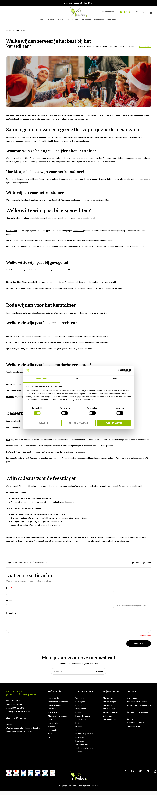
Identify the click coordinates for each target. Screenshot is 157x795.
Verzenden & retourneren (58, 702)
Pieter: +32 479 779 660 (139, 712)
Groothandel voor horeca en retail (19, 732)
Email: (132, 719)
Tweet (148, 563)
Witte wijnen (80, 698)
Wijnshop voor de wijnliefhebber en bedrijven (23, 728)
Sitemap (51, 727)
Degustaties (52, 709)
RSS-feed (95, 786)
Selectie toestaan (78, 423)
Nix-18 (50, 734)
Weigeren (43, 423)
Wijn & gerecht (53, 712)
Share (137, 563)
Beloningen (107, 716)
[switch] (64, 413)
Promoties (61, 20)
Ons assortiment (47, 20)
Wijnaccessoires (81, 744)
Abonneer (100, 671)
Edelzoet (10, 458)
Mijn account (108, 698)
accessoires (30, 502)
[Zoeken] (143, 12)
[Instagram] (132, 771)
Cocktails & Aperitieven (84, 734)
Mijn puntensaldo (109, 719)
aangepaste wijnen (23, 562)
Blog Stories (99, 20)
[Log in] (137, 12)
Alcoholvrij (79, 752)
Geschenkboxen (17, 498)
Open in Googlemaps (142, 705)
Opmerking (11, 613)
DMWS (87, 786)
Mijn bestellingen (109, 702)
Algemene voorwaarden (57, 716)
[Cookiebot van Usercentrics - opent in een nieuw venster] (120, 371)
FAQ (49, 737)
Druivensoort (86, 20)
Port (77, 723)
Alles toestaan (114, 423)
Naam (9, 588)
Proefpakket (80, 741)
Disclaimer (52, 719)
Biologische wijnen (82, 716)
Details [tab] (79, 379)
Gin (76, 730)
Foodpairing (73, 20)
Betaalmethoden (54, 705)
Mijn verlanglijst (109, 709)
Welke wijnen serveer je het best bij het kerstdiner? (112, 47)
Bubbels (78, 712)
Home (82, 47)
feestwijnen (40, 562)
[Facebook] (125, 771)
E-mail (9, 600)
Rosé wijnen (80, 702)
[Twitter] (140, 771)
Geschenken (80, 737)
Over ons (9, 725)
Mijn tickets (107, 705)
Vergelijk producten (110, 712)
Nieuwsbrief (52, 730)
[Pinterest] (148, 771)
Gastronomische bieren (84, 748)
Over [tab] (115, 379)
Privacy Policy (53, 723)
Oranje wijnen (80, 709)
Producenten (112, 20)
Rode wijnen (80, 705)
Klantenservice (108, 12)
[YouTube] (155, 771)
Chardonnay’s (78, 231)
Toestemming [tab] (41, 379)
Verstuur (138, 644)
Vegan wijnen (80, 719)
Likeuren (78, 727)
